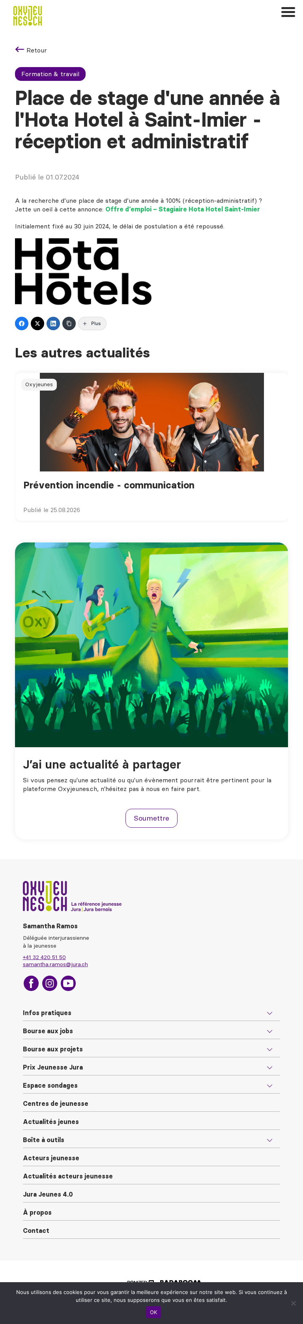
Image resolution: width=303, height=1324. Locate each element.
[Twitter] (37, 323)
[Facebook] (21, 323)
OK (153, 1312)
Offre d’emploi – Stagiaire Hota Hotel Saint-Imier (182, 209)
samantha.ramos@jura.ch (55, 964)
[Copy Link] (69, 323)
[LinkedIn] (53, 323)
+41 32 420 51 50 (44, 957)
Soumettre (151, 818)
